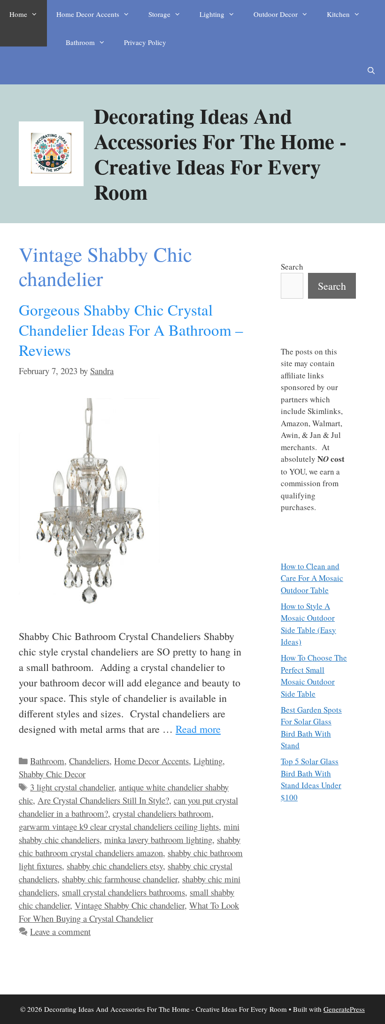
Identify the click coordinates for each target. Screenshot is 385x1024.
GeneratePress (344, 1009)
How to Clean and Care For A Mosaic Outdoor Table (312, 578)
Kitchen (338, 14)
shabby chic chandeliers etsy (115, 866)
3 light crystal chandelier (72, 787)
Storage (159, 14)
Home (18, 14)
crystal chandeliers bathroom (162, 813)
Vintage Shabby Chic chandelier (130, 905)
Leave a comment (60, 931)
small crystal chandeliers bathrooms (123, 892)
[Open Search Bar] (371, 70)
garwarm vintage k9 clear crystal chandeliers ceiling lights (119, 826)
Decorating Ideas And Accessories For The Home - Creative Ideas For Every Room (220, 153)
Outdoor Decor (276, 14)
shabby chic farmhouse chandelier (119, 879)
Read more (198, 729)
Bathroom (80, 42)
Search (292, 266)
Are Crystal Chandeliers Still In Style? (103, 800)
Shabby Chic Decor (52, 774)
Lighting (212, 14)
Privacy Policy (145, 42)
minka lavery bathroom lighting (158, 839)
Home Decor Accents (87, 14)
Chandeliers (89, 761)
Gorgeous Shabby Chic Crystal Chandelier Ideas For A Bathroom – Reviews (131, 329)
